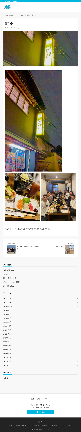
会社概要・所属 (20, 425)
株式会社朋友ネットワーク (40, 399)
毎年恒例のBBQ (8, 270)
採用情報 (36, 425)
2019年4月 (7, 366)
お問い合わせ (40, 412)
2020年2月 (7, 354)
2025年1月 (7, 302)
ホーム (10, 425)
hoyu (18, 28)
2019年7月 (7, 362)
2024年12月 (7, 306)
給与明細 (54, 425)
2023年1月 (7, 330)
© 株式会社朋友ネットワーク (40, 429)
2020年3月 (7, 350)
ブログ (29, 425)
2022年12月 (7, 334)
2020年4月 (7, 346)
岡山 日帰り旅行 (9, 278)
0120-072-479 (42, 404)
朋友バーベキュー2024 (11, 282)
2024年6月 (7, 310)
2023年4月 (7, 326)
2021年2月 (7, 338)
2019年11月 (7, 358)
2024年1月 (7, 322)
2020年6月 (7, 342)
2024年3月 (7, 314)
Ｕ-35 (5, 274)
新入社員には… (8, 286)
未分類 (5, 378)
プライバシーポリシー (66, 425)
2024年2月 (7, 318)
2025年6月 (7, 298)
